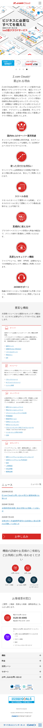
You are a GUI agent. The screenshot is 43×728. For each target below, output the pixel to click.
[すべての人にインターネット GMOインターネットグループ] (18, 725)
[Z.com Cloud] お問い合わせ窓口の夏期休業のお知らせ (21, 496)
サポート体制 (19, 639)
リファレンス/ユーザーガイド (23, 645)
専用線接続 (9, 416)
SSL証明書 (9, 468)
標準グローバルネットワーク (14, 407)
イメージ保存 (10, 385)
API (7, 358)
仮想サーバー (10, 346)
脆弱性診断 (9, 471)
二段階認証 (9, 465)
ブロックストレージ (12, 379)
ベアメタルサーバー (12, 352)
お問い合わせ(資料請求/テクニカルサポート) (26, 635)
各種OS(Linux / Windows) (13, 349)
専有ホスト (9, 355)
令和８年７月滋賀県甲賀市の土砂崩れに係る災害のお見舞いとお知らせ (21, 522)
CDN (7, 435)
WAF (7, 463)
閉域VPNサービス (11, 419)
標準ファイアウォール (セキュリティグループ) (20, 457)
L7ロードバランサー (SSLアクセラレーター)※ (20, 427)
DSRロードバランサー (12, 421)
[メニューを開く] (40, 3)
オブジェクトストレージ (13, 382)
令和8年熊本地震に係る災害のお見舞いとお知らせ (21, 509)
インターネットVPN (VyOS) (14, 432)
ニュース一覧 (36, 484)
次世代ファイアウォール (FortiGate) (16, 460)
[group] (11, 63)
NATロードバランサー (12, 424)
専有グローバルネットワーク (14, 410)
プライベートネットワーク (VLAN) (16, 413)
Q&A (16, 642)
